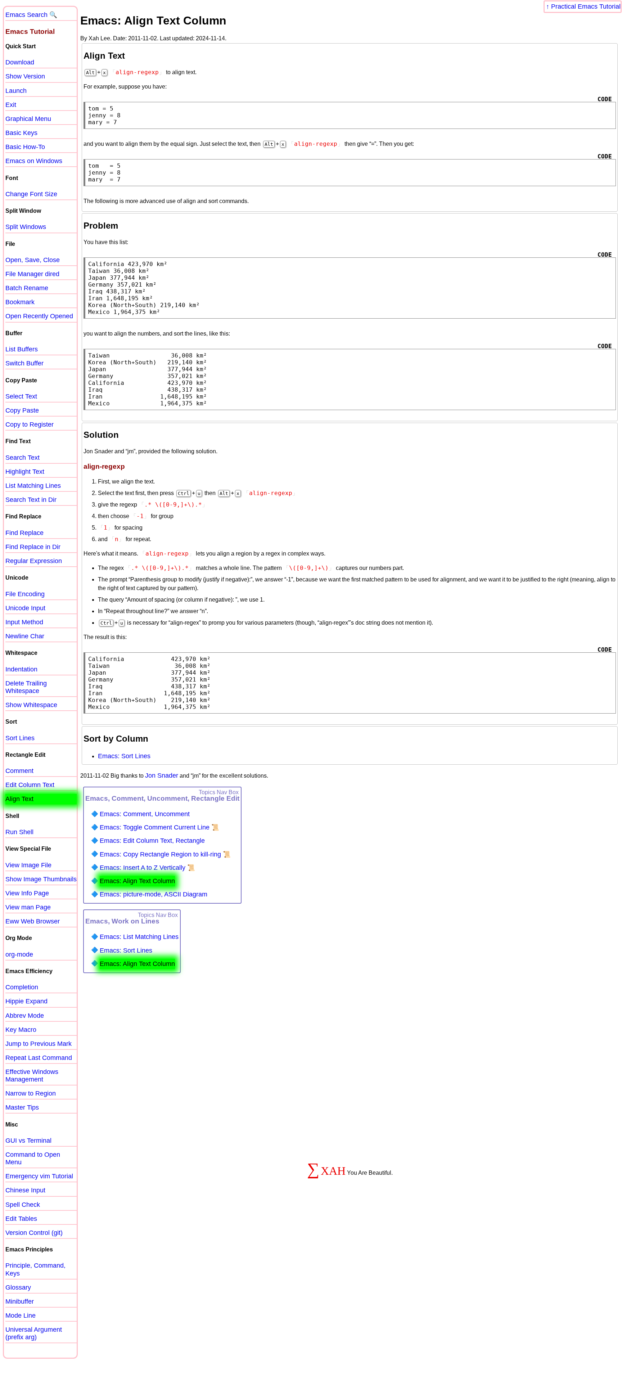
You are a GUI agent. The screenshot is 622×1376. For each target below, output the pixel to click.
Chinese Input (25, 1190)
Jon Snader (161, 775)
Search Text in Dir (31, 499)
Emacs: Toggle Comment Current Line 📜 (159, 827)
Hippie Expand (26, 1001)
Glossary (18, 1287)
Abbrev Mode (24, 1015)
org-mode (19, 954)
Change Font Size (31, 194)
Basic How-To (25, 146)
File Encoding (25, 594)
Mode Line (20, 1315)
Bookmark (20, 302)
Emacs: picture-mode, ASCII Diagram (153, 894)
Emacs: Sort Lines (124, 756)
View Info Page (27, 893)
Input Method (24, 622)
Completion (21, 987)
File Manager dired (32, 274)
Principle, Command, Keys (35, 1269)
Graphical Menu (28, 118)
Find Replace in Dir (32, 546)
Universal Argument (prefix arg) (33, 1333)
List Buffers (21, 349)
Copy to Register (29, 424)
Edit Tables (21, 1218)
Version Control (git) (34, 1232)
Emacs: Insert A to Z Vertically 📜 (147, 867)
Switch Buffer (24, 363)
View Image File (28, 865)
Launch (16, 90)
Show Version (25, 76)
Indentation (21, 669)
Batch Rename (26, 288)
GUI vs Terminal (28, 1140)
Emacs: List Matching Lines (139, 936)
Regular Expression (33, 561)
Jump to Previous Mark (38, 1043)
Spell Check (22, 1204)
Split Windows (25, 226)
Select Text (21, 396)
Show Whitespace (31, 705)
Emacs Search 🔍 (31, 14)
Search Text (22, 457)
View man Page (28, 907)
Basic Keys (21, 132)
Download (19, 62)
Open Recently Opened (39, 316)
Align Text (19, 798)
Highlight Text (24, 471)
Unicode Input (25, 608)
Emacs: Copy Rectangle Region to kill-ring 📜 (165, 854)
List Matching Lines (33, 485)
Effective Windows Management (31, 1075)
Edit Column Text (29, 784)
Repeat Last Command (38, 1057)
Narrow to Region (30, 1093)
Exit (10, 104)
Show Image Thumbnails (41, 879)
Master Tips (22, 1107)
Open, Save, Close (32, 260)
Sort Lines (20, 738)
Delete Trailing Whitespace (26, 687)
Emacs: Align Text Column (137, 881)
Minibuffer (19, 1301)
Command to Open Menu (32, 1158)
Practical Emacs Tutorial (586, 6)
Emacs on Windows (33, 161)
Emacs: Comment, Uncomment (145, 814)
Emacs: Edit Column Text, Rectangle (152, 840)
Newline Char (24, 636)
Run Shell (19, 832)
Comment (19, 770)
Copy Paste (22, 410)
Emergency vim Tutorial (39, 1176)
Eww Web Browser (32, 921)
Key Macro (20, 1029)
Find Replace (24, 532)
